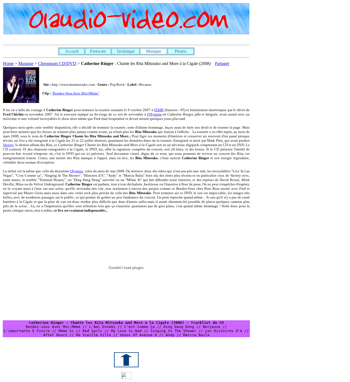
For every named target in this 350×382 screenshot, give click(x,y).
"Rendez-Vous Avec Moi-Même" (75, 93)
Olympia (76, 171)
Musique (25, 63)
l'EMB (159, 110)
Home (8, 63)
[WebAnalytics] (126, 377)
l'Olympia (154, 114)
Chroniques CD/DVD (57, 63)
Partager (222, 63)
